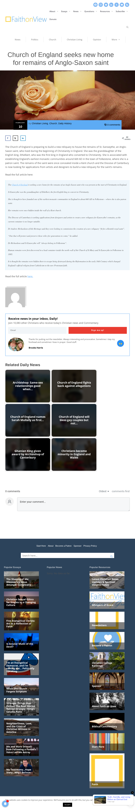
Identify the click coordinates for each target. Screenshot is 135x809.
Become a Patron (63, 546)
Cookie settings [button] (120, 800)
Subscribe (120, 11)
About (52, 11)
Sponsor (77, 546)
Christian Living (40, 123)
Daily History (65, 123)
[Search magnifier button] (111, 555)
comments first (121, 491)
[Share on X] (15, 138)
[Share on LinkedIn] (23, 138)
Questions (89, 11)
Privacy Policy (90, 546)
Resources (105, 11)
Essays (64, 11)
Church (53, 123)
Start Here (41, 546)
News (75, 11)
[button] (127, 27)
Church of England (20, 184)
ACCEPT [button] (67, 804)
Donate (53, 19)
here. (30, 276)
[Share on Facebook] (8, 138)
